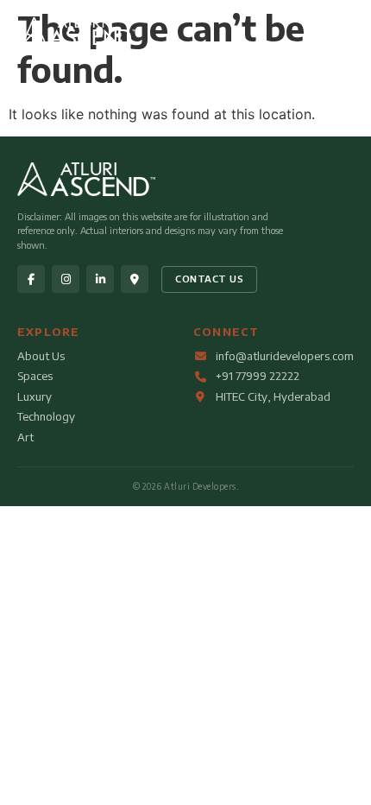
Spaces (35, 376)
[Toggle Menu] (338, 33)
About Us (41, 356)
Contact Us (209, 278)
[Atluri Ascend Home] (79, 39)
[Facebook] (31, 279)
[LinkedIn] (100, 279)
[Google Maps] (134, 279)
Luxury (34, 396)
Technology (46, 416)
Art (25, 437)
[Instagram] (65, 279)
